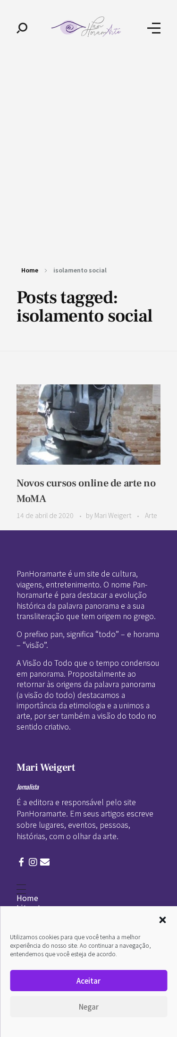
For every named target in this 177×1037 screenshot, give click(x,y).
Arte (151, 515)
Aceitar (88, 981)
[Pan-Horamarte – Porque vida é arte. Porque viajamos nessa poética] (87, 27)
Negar (89, 1007)
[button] (162, 918)
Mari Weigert (113, 515)
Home (29, 270)
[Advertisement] (88, 149)
